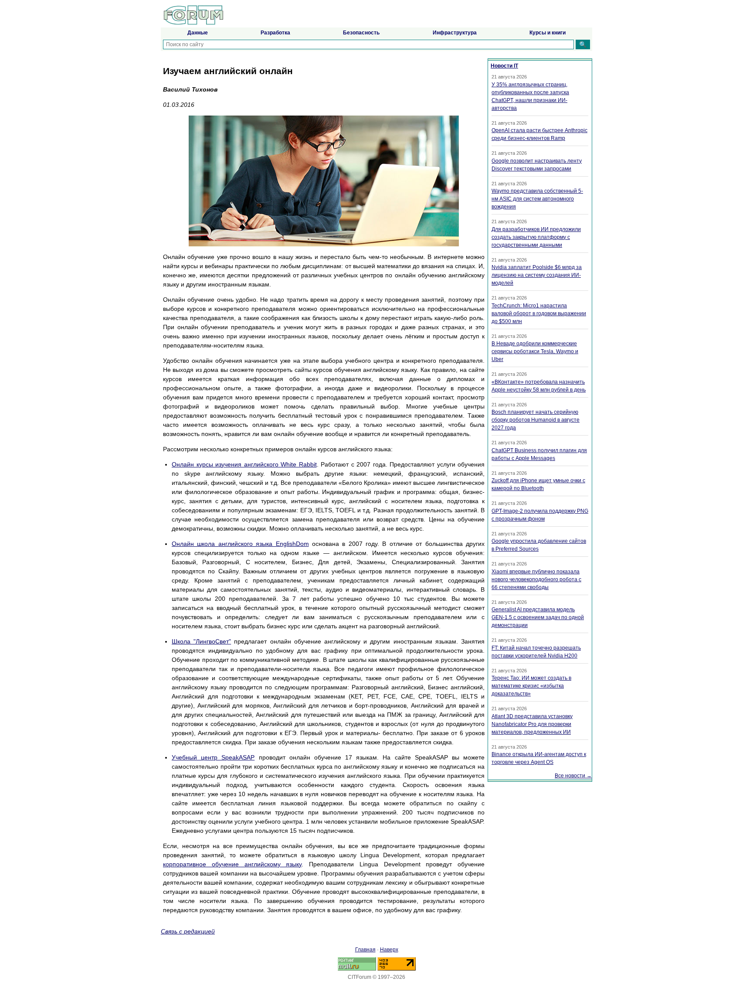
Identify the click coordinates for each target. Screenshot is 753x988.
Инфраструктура (455, 33)
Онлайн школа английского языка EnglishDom (240, 543)
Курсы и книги (547, 33)
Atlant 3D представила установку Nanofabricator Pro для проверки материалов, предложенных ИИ (532, 724)
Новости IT (504, 66)
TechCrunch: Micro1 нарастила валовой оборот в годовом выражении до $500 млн (539, 313)
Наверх (389, 950)
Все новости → (573, 776)
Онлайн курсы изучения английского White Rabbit (244, 464)
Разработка (275, 33)
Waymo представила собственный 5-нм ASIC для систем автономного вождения (537, 199)
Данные (197, 33)
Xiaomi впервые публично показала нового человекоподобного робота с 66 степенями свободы (536, 579)
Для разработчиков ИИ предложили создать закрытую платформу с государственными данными (536, 237)
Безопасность (361, 33)
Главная (365, 950)
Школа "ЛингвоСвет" (201, 641)
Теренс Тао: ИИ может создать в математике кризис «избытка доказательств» (531, 686)
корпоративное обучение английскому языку (232, 864)
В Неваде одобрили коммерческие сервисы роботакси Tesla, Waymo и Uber (535, 351)
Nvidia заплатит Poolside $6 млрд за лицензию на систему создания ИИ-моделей (537, 275)
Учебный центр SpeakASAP (213, 757)
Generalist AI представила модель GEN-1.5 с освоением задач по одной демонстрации (538, 617)
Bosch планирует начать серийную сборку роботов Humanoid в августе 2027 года (536, 420)
